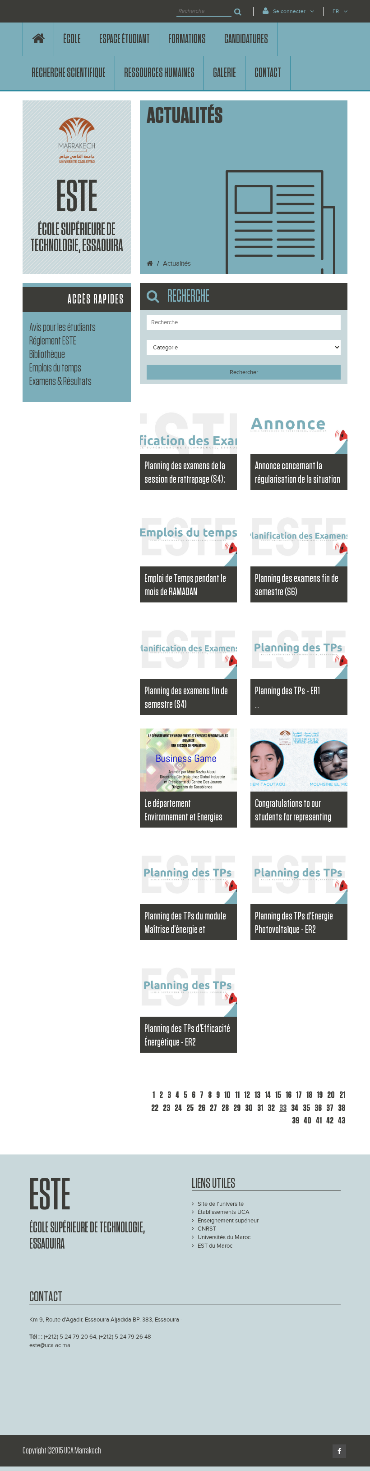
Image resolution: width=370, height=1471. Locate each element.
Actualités (177, 263)
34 (294, 1108)
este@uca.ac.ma (49, 1345)
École (72, 39)
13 (257, 1095)
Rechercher (244, 372)
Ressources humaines (159, 73)
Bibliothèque (47, 354)
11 (237, 1095)
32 (271, 1108)
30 (249, 1108)
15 (278, 1095)
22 (154, 1108)
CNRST (207, 1228)
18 (309, 1095)
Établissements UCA (224, 1212)
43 (341, 1120)
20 (331, 1095)
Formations (187, 39)
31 (260, 1108)
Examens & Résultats (60, 381)
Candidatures (246, 39)
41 (319, 1120)
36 (318, 1108)
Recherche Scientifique (69, 73)
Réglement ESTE (52, 341)
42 (329, 1120)
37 (329, 1108)
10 (227, 1095)
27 (213, 1108)
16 (288, 1095)
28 (225, 1108)
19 (320, 1095)
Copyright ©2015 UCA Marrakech (62, 1450)
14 (268, 1095)
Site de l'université (221, 1204)
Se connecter (289, 11)
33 (283, 1108)
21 (342, 1095)
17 (299, 1095)
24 (178, 1108)
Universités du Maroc (224, 1237)
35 (306, 1108)
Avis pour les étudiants (62, 327)
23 (166, 1108)
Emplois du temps (55, 368)
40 (307, 1120)
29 (236, 1108)
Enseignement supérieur (228, 1220)
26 (201, 1108)
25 (190, 1108)
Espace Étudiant (124, 39)
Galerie (224, 73)
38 (341, 1108)
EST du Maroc (215, 1245)
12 (247, 1095)
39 (295, 1120)
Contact (267, 73)
